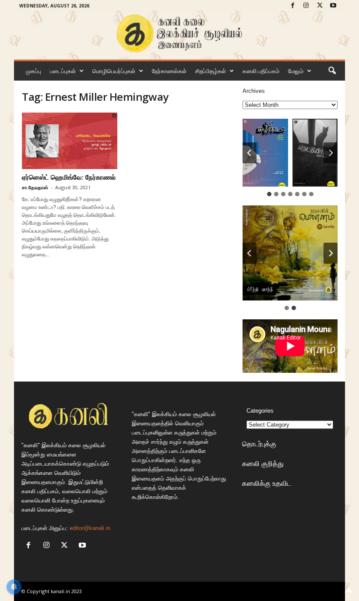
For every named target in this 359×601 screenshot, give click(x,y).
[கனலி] (179, 33)
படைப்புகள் (63, 71)
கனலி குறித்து (263, 463)
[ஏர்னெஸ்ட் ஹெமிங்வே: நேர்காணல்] (69, 141)
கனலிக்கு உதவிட (266, 483)
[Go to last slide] (250, 152)
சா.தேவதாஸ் (35, 187)
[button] (331, 71)
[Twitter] (319, 6)
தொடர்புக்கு (259, 444)
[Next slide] (331, 152)
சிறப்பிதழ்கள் (210, 71)
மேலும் (295, 71)
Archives (254, 91)
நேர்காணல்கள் (169, 71)
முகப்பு (33, 71)
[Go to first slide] (331, 253)
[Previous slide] (250, 253)
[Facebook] (292, 6)
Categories (260, 410)
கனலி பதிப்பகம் (261, 71)
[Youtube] (333, 6)
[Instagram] (306, 6)
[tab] (269, 194)
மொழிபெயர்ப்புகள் (113, 71)
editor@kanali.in (90, 528)
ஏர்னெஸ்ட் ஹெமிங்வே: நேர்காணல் (69, 177)
